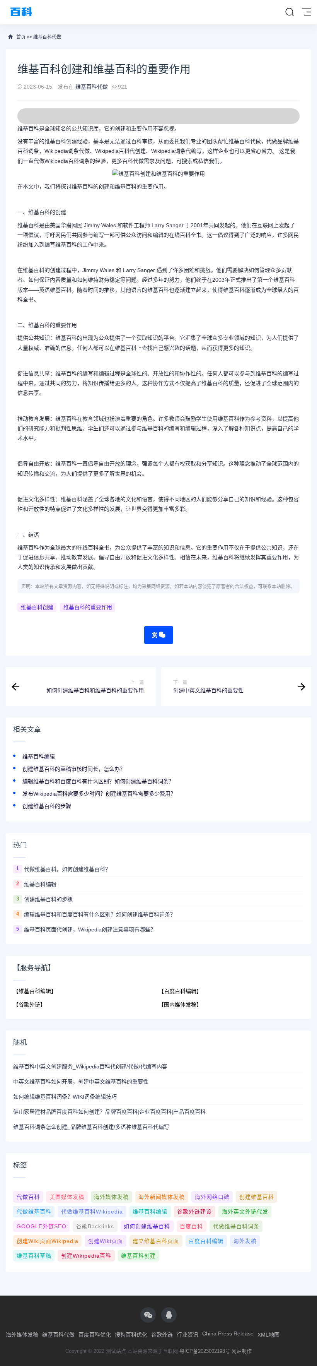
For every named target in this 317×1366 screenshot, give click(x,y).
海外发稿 (245, 1241)
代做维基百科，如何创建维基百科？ (67, 869)
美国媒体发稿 (66, 1197)
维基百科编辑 (38, 756)
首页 (21, 37)
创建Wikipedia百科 (86, 1256)
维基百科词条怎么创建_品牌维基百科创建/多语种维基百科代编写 (91, 1127)
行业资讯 (187, 1335)
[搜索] (289, 12)
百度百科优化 (94, 1335)
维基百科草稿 (34, 1256)
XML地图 (268, 1335)
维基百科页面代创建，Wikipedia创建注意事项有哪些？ (90, 929)
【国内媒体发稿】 (180, 1004)
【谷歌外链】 (29, 1004)
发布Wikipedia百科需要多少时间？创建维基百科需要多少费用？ (99, 794)
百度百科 (191, 1226)
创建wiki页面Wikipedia (47, 1241)
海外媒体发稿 (111, 1197)
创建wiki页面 (105, 1241)
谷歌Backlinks (95, 1226)
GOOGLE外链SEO (41, 1226)
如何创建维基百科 (147, 1226)
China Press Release (228, 1333)
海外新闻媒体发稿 (161, 1197)
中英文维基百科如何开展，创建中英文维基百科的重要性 (80, 1081)
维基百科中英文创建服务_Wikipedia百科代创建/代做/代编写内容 (90, 1066)
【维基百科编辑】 (34, 991)
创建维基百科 (256, 1197)
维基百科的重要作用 (87, 607)
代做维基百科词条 (236, 1226)
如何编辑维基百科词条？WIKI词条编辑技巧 (65, 1097)
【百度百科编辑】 (180, 991)
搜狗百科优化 (131, 1335)
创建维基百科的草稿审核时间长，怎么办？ (73, 769)
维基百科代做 (47, 37)
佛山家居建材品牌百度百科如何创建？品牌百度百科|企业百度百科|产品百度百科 (109, 1112)
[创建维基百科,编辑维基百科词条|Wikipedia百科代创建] (21, 12)
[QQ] (169, 1315)
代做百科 (28, 1197)
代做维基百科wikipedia (92, 1212)
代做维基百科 (34, 1212)
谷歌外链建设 (194, 1212)
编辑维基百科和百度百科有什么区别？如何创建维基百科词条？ (98, 781)
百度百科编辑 (206, 1241)
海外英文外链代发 (245, 1212)
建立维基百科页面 (156, 1241)
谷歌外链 (162, 1335)
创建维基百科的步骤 (46, 806)
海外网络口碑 (212, 1197)
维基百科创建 (37, 607)
